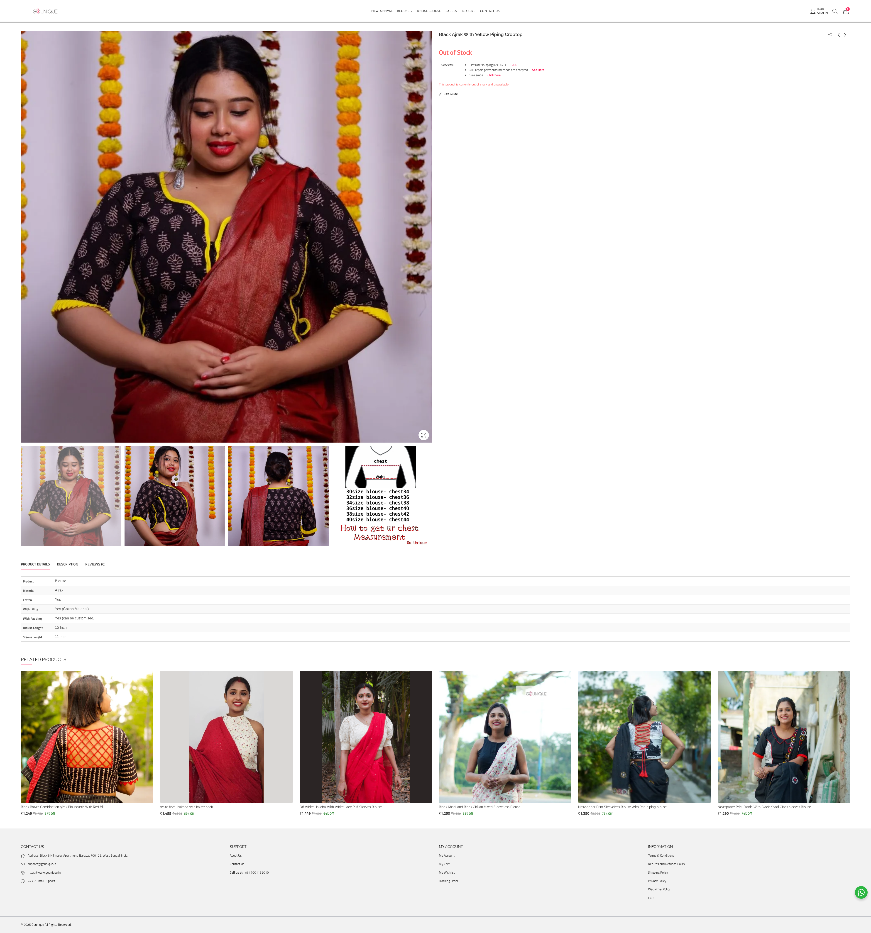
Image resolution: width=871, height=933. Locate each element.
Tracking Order (448, 880)
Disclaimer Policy (659, 889)
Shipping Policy (658, 872)
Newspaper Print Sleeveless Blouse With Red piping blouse (622, 807)
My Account (447, 855)
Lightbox (423, 435)
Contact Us (237, 863)
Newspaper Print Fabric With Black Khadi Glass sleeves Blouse (764, 807)
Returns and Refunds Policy (666, 863)
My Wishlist (447, 872)
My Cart (444, 863)
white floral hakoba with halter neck (186, 807)
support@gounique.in (42, 863)
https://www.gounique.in (44, 872)
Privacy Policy (657, 880)
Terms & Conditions (661, 855)
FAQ (650, 897)
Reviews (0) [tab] (95, 564)
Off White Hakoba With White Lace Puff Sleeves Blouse (341, 807)
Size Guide (451, 93)
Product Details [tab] (35, 564)
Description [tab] (67, 564)
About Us (236, 855)
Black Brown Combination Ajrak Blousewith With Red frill (63, 807)
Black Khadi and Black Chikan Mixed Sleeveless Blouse (479, 807)
